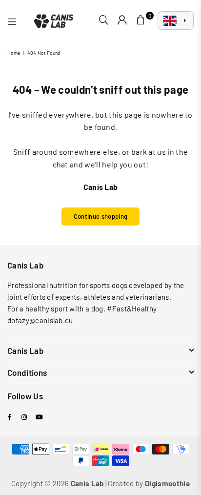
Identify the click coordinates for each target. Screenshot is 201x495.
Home (13, 53)
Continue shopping (100, 216)
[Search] (104, 20)
